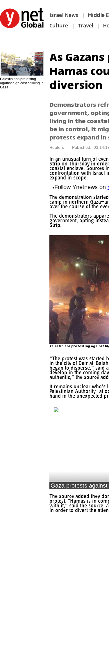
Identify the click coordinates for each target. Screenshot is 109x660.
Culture (58, 26)
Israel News (63, 15)
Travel (85, 26)
